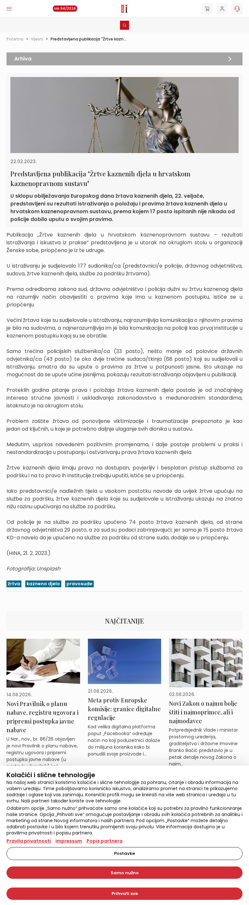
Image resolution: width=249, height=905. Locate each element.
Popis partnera (105, 841)
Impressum (68, 841)
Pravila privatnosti (28, 841)
